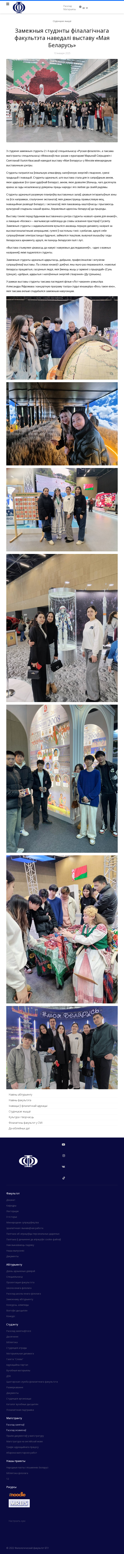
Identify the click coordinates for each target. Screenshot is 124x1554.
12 (7, 1478)
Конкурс (10, 1316)
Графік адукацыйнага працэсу (22, 1447)
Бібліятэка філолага (17, 1473)
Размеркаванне (14, 1387)
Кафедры (11, 1205)
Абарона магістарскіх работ (21, 1452)
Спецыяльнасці (14, 1276)
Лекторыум (12, 1211)
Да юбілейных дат (19, 1128)
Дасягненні (12, 1336)
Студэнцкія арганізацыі (18, 1398)
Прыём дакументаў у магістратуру (25, 1435)
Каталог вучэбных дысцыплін (22, 1404)
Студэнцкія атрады (16, 1347)
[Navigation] (7, 4)
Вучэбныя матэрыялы (18, 1370)
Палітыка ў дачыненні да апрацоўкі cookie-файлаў (33, 1239)
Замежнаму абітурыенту (19, 1299)
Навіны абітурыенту (20, 1094)
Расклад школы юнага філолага (23, 1293)
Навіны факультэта (20, 1100)
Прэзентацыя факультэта (20, 1282)
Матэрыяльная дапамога (20, 1353)
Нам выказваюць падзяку (20, 1245)
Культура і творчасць (21, 1117)
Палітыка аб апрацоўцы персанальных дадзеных (32, 1233)
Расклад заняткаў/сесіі (18, 1330)
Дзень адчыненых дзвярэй (20, 1271)
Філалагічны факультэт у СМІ (26, 1122)
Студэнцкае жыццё (20, 1111)
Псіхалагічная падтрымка (20, 1409)
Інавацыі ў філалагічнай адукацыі (28, 1106)
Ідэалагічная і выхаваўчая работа (24, 1228)
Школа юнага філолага (18, 1287)
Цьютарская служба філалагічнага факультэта (32, 1381)
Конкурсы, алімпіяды (17, 1304)
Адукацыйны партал (17, 1364)
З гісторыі (11, 1216)
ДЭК (8, 1376)
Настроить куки (17, 1520)
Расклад (67, 6)
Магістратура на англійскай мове (24, 1441)
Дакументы (12, 1256)
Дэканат (10, 1199)
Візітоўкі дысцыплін (16, 1310)
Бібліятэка (12, 1342)
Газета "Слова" (14, 1359)
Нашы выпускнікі (15, 1250)
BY (84, 8)
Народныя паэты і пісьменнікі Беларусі (27, 1467)
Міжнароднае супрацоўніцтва (22, 1222)
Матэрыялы (69, 9)
